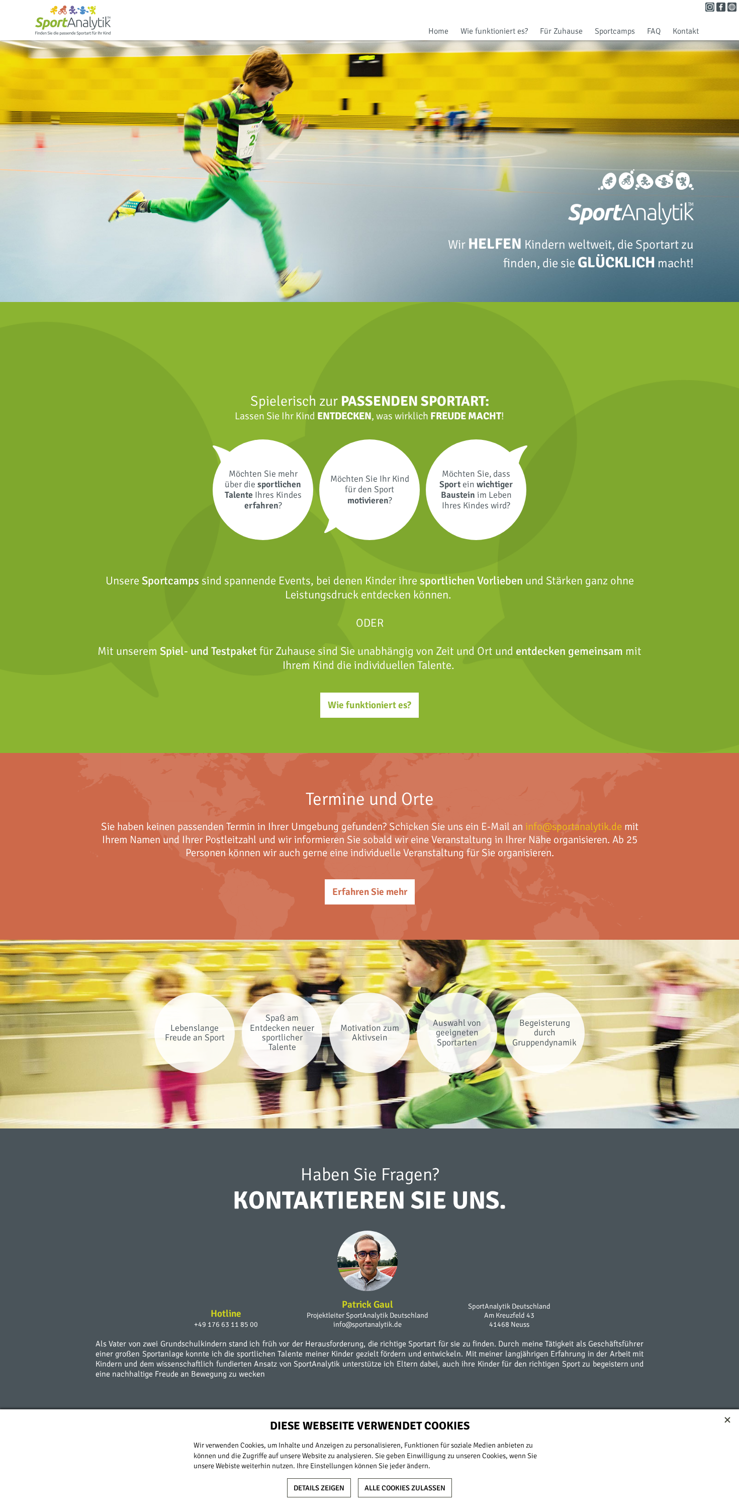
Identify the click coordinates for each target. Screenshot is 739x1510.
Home (438, 31)
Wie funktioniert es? (494, 31)
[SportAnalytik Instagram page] (709, 9)
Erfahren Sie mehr (369, 892)
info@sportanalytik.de (573, 826)
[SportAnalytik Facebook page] (720, 9)
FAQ (654, 31)
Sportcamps (615, 31)
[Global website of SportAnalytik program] (731, 9)
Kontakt (686, 31)
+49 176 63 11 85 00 (226, 1324)
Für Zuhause (561, 31)
